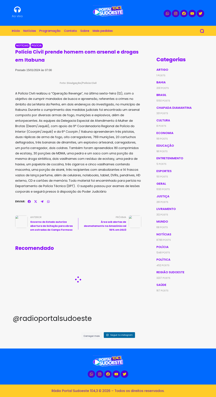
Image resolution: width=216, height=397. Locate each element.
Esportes (164, 171)
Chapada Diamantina (174, 108)
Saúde (161, 285)
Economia (164, 133)
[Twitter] (200, 13)
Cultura (163, 120)
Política (163, 259)
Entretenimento (169, 158)
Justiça (162, 196)
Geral (161, 183)
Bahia (161, 82)
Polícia (37, 45)
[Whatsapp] (167, 13)
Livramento (166, 209)
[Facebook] (184, 13)
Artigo (162, 70)
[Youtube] (192, 13)
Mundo (162, 221)
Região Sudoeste (170, 272)
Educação (165, 145)
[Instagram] (175, 13)
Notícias (22, 45)
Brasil (161, 95)
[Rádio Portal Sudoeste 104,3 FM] (108, 11)
